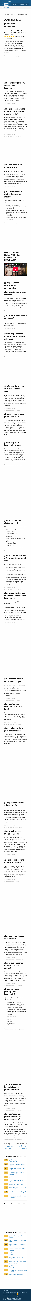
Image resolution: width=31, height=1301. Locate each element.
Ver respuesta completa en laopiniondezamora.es (15, 438)
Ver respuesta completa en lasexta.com (12, 136)
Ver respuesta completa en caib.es (11, 747)
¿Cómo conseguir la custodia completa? (16, 1173)
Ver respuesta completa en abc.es (11, 881)
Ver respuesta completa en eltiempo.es (12, 223)
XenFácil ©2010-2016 (16, 1298)
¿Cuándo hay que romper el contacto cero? (16, 1160)
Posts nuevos (5, 7)
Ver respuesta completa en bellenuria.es (12, 1110)
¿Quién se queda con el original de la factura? (21, 1146)
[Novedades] (27, 4)
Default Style (7, 1290)
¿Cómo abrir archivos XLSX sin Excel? (17, 1164)
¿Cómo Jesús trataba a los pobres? (16, 1275)
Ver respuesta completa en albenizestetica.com (14, 56)
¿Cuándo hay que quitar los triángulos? (16, 1253)
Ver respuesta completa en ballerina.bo (12, 724)
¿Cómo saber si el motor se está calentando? (17, 1245)
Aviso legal (13, 1292)
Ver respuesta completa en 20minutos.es (13, 985)
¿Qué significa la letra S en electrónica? (16, 1258)
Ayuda (4, 1294)
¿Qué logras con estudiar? (16, 1184)
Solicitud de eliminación (10, 55)
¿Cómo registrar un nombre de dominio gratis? (17, 1262)
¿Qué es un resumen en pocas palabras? (17, 1169)
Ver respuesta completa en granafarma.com (13, 856)
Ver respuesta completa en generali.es (12, 188)
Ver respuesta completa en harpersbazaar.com (14, 1029)
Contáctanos (6, 1292)
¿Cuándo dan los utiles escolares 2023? (9, 1148)
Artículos (12, 14)
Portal (14, 1294)
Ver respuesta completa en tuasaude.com (13, 465)
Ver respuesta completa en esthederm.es (13, 1139)
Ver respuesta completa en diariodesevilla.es (13, 357)
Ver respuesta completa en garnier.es (12, 311)
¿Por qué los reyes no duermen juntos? (17, 1240)
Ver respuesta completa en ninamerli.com (13, 330)
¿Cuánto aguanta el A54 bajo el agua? (17, 1192)
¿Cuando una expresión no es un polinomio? (17, 1196)
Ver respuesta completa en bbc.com (12, 410)
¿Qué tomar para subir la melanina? (15, 1266)
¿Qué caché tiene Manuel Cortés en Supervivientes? (17, 1188)
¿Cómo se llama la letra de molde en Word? (18, 1270)
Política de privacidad (22, 1292)
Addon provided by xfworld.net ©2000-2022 (12, 1299)
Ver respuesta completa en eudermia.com (13, 105)
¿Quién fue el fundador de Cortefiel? (16, 1180)
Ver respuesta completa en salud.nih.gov (13, 827)
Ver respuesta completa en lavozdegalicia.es (13, 959)
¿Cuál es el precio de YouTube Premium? (17, 1249)
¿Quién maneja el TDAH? (15, 1177)
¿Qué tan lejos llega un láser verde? (16, 1236)
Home (6, 14)
